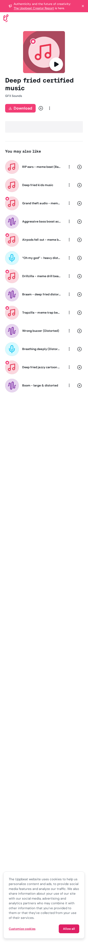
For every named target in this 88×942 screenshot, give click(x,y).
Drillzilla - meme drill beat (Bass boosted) (41, 276)
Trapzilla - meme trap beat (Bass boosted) (41, 312)
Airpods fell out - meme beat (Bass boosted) (41, 240)
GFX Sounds (13, 96)
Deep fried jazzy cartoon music (41, 367)
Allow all (69, 929)
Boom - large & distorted (40, 385)
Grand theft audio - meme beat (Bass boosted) (41, 203)
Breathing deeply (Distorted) (41, 349)
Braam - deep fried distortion (41, 294)
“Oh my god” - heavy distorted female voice (41, 258)
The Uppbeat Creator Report (34, 8)
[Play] (56, 64)
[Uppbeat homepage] (6, 18)
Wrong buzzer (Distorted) (40, 331)
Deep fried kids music (37, 185)
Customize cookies (22, 929)
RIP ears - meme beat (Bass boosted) (41, 167)
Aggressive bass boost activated (41, 221)
